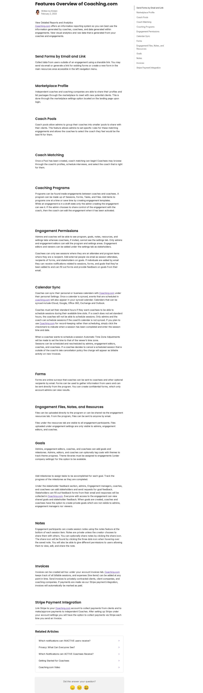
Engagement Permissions (148, 31)
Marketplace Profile (146, 12)
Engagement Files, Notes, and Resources (150, 47)
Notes (139, 58)
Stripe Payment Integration (149, 67)
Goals (139, 53)
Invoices (140, 63)
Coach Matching (144, 22)
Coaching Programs (146, 27)
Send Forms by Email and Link (150, 8)
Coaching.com (42, 26)
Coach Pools (142, 17)
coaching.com (42, 299)
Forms (139, 41)
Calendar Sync (143, 36)
